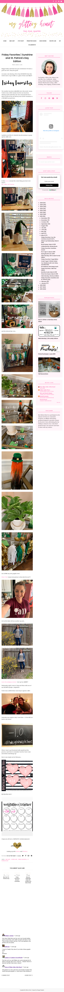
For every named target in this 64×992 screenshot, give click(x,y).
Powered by (45, 190)
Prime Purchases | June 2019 (46, 354)
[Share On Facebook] (25, 855)
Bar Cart (8, 859)
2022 (41, 210)
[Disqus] (17, 910)
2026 (41, 203)
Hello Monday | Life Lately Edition (48, 338)
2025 (41, 205)
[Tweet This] (23, 855)
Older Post (28, 975)
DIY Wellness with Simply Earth (49, 266)
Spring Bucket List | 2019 (48, 253)
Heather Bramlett (44, 147)
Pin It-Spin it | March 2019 (48, 252)
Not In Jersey (43, 399)
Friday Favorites (22, 859)
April (42, 233)
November (44, 220)
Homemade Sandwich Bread (47, 397)
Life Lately (42, 388)
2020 (41, 214)
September (44, 224)
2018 (41, 285)
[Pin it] (31, 855)
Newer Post (6, 975)
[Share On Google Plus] (28, 855)
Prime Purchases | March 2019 (49, 274)
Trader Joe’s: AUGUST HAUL (47, 394)
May (42, 231)
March (43, 235)
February (43, 281)
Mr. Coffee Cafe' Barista (8, 184)
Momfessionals (44, 396)
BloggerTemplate (40, 990)
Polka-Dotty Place (45, 390)
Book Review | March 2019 (48, 244)
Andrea (18, 851)
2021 (41, 212)
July (42, 228)
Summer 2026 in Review (45, 400)
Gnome (7, 181)
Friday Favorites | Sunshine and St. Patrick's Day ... (50, 278)
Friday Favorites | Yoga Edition (49, 259)
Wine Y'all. (4, 577)
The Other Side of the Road (47, 386)
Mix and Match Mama (46, 393)
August (43, 226)
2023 (41, 208)
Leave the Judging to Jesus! (9, 682)
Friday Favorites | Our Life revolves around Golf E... (48, 238)
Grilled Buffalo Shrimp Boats (49, 246)
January (43, 283)
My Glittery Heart (27, 990)
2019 (41, 216)
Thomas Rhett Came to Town (47, 391)
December (44, 218)
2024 (41, 206)
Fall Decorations (43, 374)
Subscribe (49, 185)
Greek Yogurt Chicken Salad (49, 261)
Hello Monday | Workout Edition (50, 276)
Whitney (25, 851)
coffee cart (14, 859)
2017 (41, 287)
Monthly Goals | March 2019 (49, 272)
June (42, 229)
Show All (58, 402)
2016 (41, 289)
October (43, 222)
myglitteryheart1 (54, 147)
